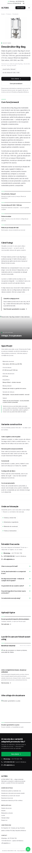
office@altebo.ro (9, 559)
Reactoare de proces (7, 798)
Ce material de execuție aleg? (10, 598)
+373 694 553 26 (14, 556)
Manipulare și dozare (7, 813)
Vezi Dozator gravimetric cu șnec (14, 309)
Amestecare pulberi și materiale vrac (11, 790)
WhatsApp (17, 1)
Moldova (14, 3)
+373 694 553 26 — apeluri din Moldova (12, 840)
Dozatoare (15, 14)
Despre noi (4, 820)
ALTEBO (5, 8)
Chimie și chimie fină (10, 517)
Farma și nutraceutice (10, 530)
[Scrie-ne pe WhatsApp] (28, 849)
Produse (8, 14)
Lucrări (3, 815)
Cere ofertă (20, 7)
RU (23, 3)
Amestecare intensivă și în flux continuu (11, 800)
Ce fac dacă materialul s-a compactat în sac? (13, 572)
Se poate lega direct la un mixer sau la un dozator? (13, 592)
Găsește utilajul (5, 818)
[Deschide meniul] (29, 7)
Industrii (3, 810)
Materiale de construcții (11, 526)
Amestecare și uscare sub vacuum (10, 795)
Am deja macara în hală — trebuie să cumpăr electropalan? (12, 579)
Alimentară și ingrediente (11, 522)
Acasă (3, 14)
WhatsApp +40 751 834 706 (9, 838)
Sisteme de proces (6, 808)
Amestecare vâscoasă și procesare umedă (12, 793)
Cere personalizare (16, 83)
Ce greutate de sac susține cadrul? (12, 586)
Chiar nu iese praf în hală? (9, 566)
